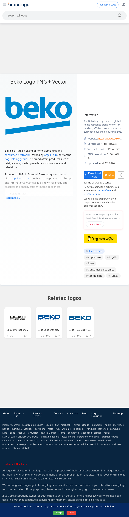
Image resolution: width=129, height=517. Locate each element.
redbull (21, 432)
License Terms (37, 415)
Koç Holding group (16, 159)
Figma (62, 432)
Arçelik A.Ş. (50, 155)
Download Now (94, 175)
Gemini (94, 444)
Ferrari (76, 425)
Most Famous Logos (32, 425)
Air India (91, 428)
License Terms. (91, 194)
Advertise (72, 413)
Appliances (94, 257)
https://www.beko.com (112, 138)
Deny (71, 513)
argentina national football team (57, 436)
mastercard (8, 444)
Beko (91, 263)
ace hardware (71, 444)
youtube (28, 428)
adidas (44, 440)
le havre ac (78, 428)
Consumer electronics (101, 269)
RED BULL (16, 428)
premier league (110, 436)
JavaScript (33, 432)
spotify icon (8, 440)
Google (49, 425)
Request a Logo (107, 4)
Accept (59, 513)
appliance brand (22, 178)
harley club (56, 440)
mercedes (118, 425)
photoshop (73, 432)
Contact (58, 413)
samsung (115, 428)
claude (85, 425)
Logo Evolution (97, 415)
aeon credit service (91, 432)
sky (26, 440)
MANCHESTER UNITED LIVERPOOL (20, 436)
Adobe (84, 444)
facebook (65, 425)
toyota (58, 444)
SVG (111, 175)
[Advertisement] (64, 49)
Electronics (95, 251)
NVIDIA (49, 444)
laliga (12, 432)
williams (66, 428)
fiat (57, 425)
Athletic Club (36, 444)
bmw (19, 440)
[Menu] (4, 5)
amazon (34, 440)
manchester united (94, 440)
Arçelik (113, 257)
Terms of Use (104, 190)
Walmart (116, 444)
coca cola (105, 444)
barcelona (40, 428)
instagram (97, 425)
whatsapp (22, 444)
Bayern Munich (48, 432)
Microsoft (69, 440)
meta (50, 428)
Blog (84, 413)
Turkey (114, 275)
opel (108, 440)
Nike (4, 432)
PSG (58, 428)
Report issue (95, 224)
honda (5, 428)
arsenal (6, 448)
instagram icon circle (88, 436)
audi (79, 440)
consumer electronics (18, 155)
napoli (107, 432)
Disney (16, 448)
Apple (108, 425)
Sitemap (118, 413)
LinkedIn (26, 448)
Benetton (103, 428)
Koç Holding (95, 275)
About (6, 413)
